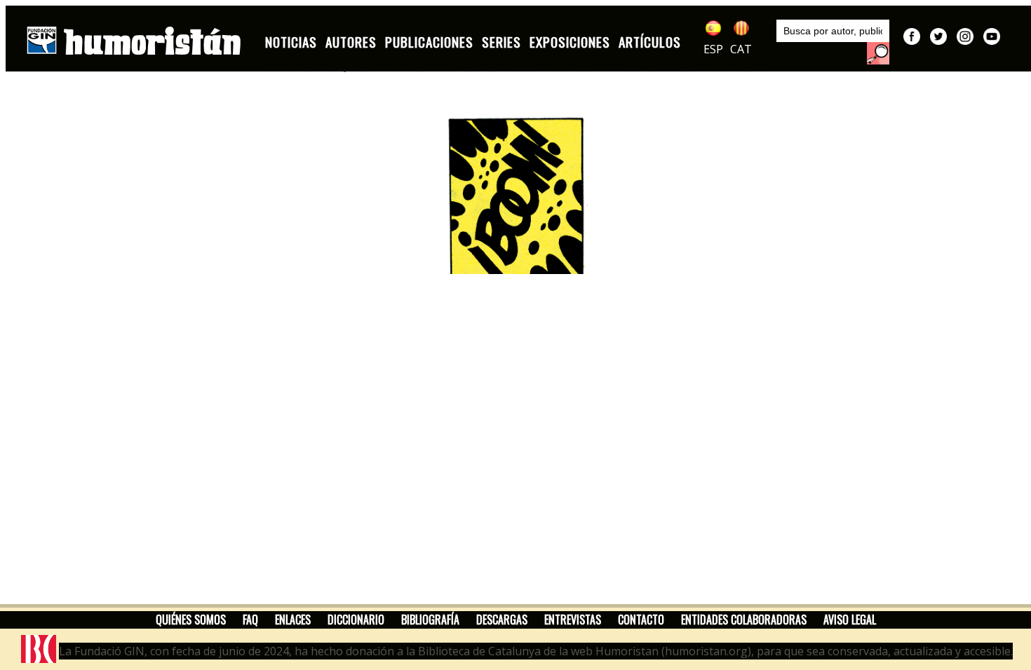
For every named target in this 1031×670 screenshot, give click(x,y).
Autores (351, 42)
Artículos (650, 42)
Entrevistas (572, 619)
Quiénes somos (191, 619)
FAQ (250, 619)
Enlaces (293, 619)
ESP (713, 49)
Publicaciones (429, 42)
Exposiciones (570, 42)
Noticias (291, 42)
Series (501, 42)
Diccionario (356, 619)
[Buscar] (878, 53)
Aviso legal (849, 619)
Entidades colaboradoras (744, 619)
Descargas (501, 619)
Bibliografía (430, 619)
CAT (741, 49)
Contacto (641, 619)
